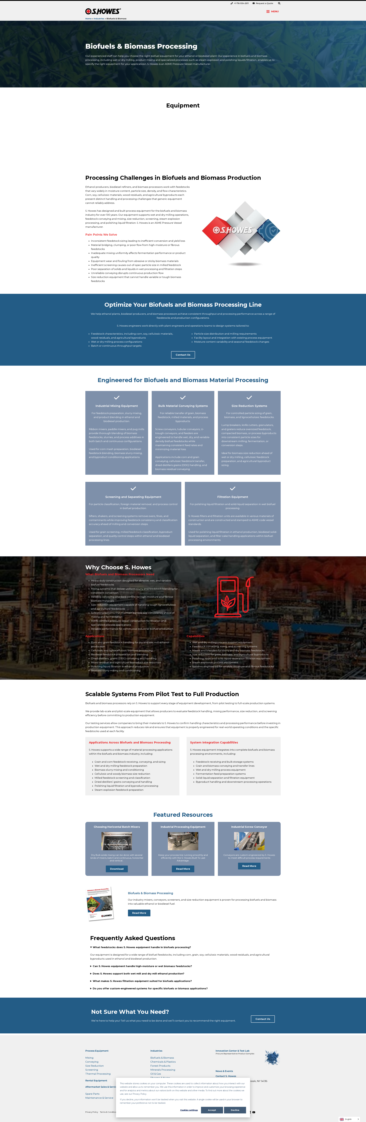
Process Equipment (97, 1050)
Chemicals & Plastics (163, 1061)
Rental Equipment (96, 1080)
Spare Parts (92, 1093)
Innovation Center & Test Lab (232, 1050)
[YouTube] (253, 1112)
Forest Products (160, 1065)
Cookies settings (189, 1110)
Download (117, 868)
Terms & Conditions (109, 1112)
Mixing (89, 1057)
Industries (156, 1050)
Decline (235, 1110)
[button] (279, 3)
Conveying (92, 1061)
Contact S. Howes (226, 1076)
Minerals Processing (162, 1069)
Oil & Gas (155, 1073)
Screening (91, 1069)
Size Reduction (94, 1065)
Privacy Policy (91, 1112)
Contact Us (183, 354)
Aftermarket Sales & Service (101, 1087)
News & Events (224, 1071)
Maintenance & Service (99, 1097)
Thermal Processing (98, 1073)
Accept (212, 1110)
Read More (183, 868)
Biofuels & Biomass (162, 1057)
